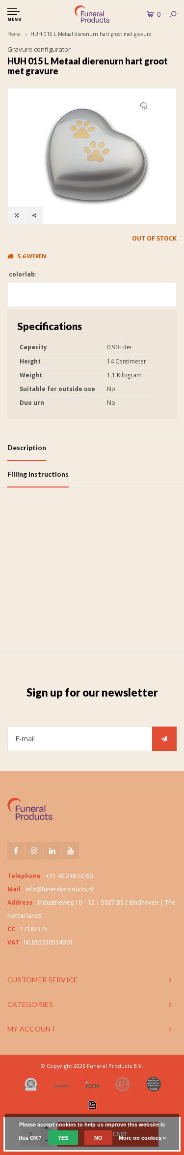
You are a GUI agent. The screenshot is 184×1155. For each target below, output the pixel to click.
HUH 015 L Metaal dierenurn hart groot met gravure (90, 33)
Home (14, 33)
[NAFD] (31, 1084)
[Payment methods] (92, 1104)
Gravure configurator (39, 49)
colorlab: (22, 274)
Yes (63, 1138)
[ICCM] (92, 1084)
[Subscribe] (164, 739)
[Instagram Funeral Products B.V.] (34, 850)
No (98, 1138)
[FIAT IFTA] (122, 1084)
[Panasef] (61, 1084)
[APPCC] (153, 1084)
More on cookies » (142, 1138)
